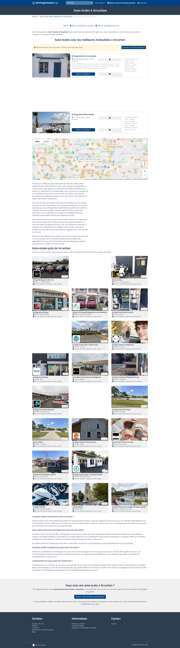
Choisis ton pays (40, 645)
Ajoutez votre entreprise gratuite (122, 3)
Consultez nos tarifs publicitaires (133, 47)
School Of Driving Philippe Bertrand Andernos (90, 312)
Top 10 (65, 26)
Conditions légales (78, 626)
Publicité (35, 626)
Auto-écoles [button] (99, 3)
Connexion (143, 3)
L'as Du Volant (78, 507)
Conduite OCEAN (39, 507)
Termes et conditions (78, 624)
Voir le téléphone (84, 74)
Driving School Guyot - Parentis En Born (87, 475)
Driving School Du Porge (121, 410)
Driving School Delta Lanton (122, 312)
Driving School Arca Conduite (84, 56)
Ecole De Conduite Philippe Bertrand (125, 377)
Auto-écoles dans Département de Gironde (56, 16)
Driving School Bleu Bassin (83, 114)
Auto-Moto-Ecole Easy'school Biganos (87, 377)
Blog (33, 632)
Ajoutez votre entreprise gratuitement (90, 597)
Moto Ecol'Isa (117, 280)
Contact (113, 624)
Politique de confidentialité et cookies (84, 628)
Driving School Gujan (41, 312)
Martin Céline (38, 442)
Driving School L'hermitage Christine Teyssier (129, 507)
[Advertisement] (90, 94)
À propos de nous (38, 624)
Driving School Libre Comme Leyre (85, 345)
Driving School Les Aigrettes (123, 345)
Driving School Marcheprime (43, 410)
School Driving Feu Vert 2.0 (43, 280)
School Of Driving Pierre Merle (44, 475)
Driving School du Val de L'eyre (84, 442)
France (34, 16)
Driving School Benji (40, 377)
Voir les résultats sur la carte (90, 159)
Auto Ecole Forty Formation (122, 442)
